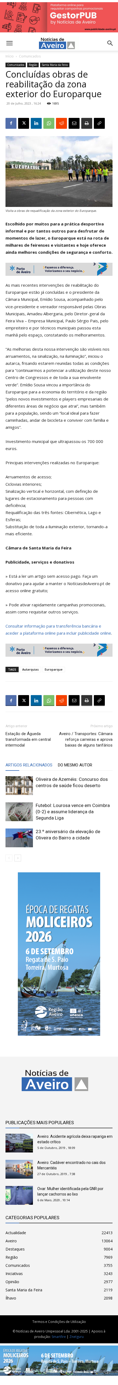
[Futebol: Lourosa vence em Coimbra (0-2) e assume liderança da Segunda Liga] (19, 811)
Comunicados (30, 56)
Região (33, 65)
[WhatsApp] (48, 123)
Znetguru (76, 1336)
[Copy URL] (99, 123)
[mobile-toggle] (9, 43)
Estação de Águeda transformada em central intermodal (28, 739)
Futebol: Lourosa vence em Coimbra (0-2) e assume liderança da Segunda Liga (73, 812)
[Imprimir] (86, 123)
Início (9, 56)
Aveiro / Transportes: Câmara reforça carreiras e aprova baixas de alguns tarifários (86, 739)
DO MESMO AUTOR (75, 765)
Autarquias (30, 669)
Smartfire (59, 1336)
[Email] (74, 123)
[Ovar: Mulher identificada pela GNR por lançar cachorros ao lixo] (19, 1195)
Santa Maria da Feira (55, 65)
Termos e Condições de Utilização (59, 1321)
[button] (110, 43)
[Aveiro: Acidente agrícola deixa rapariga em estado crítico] (19, 1143)
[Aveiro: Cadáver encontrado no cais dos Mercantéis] (19, 1169)
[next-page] (17, 858)
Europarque (54, 669)
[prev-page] (8, 858)
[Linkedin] (36, 123)
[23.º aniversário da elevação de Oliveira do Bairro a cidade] (19, 837)
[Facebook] (10, 123)
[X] (23, 123)
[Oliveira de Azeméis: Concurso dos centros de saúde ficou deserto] (19, 785)
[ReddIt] (61, 123)
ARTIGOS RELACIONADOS (28, 765)
